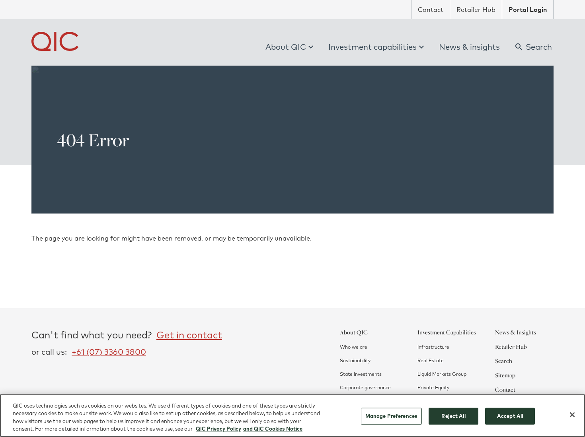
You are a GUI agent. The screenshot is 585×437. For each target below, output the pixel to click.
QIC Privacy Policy (218, 428)
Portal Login (528, 10)
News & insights (469, 47)
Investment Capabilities (446, 332)
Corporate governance (365, 387)
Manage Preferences (391, 416)
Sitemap (505, 375)
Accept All (510, 416)
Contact (430, 10)
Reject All (453, 416)
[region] (292, 415)
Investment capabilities (372, 47)
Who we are (353, 347)
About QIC (285, 47)
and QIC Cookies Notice (272, 428)
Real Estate (430, 360)
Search (503, 361)
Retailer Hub (475, 10)
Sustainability (355, 360)
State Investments (361, 374)
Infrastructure (433, 347)
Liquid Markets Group (441, 374)
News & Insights (515, 332)
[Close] (572, 414)
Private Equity (433, 387)
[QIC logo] (54, 41)
